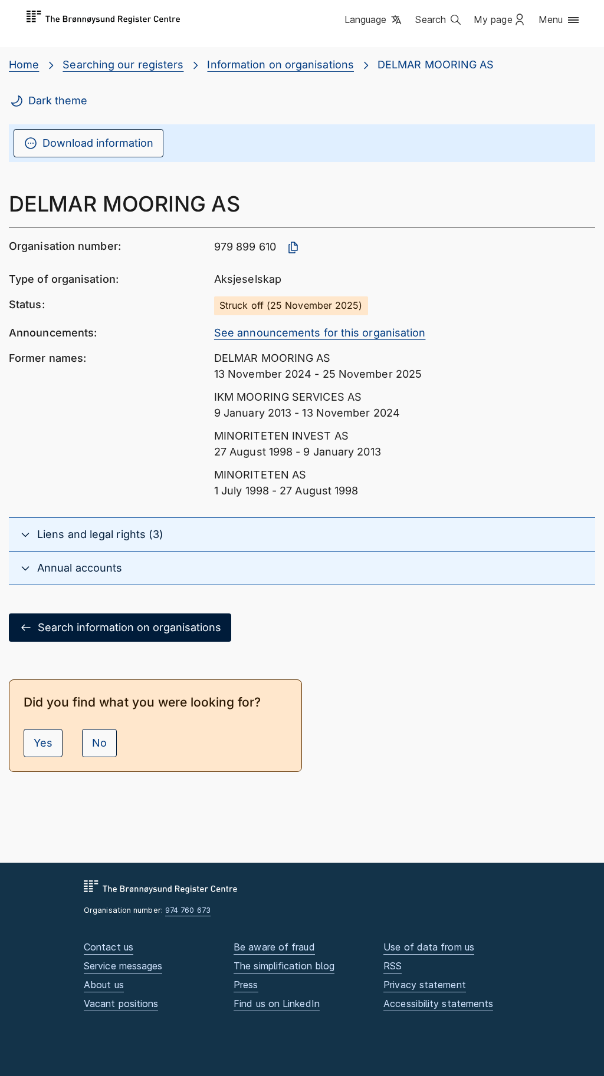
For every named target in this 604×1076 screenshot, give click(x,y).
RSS (392, 966)
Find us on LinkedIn (277, 1003)
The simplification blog (284, 966)
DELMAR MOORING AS (436, 64)
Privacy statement (424, 985)
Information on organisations (280, 64)
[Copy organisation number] (293, 247)
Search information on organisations (129, 627)
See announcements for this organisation (320, 332)
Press (246, 985)
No (99, 743)
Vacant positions (121, 1003)
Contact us (108, 947)
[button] (374, 20)
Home (24, 64)
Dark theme (57, 100)
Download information (97, 143)
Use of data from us (428, 947)
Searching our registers (123, 64)
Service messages (123, 966)
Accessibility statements (438, 1003)
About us (104, 985)
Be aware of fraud (274, 947)
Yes (43, 743)
